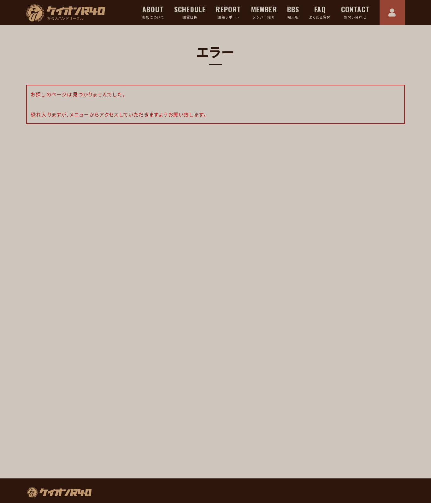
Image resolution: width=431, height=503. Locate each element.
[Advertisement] (119, 406)
